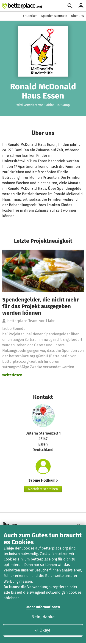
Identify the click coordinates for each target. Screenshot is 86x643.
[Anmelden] (81, 5)
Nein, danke (43, 616)
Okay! (44, 630)
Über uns (77, 16)
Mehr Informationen (43, 607)
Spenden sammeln (54, 16)
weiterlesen (12, 375)
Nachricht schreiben (43, 489)
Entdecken (30, 16)
